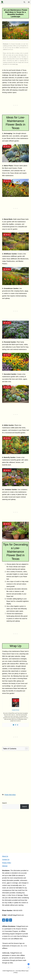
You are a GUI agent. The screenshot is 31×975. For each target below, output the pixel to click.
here (17, 64)
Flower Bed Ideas (10, 794)
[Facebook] (15, 725)
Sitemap (4, 866)
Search (4, 803)
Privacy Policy (6, 862)
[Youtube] (13, 725)
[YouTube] (3, 920)
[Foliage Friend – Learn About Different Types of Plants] (2, 2)
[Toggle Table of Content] (25, 748)
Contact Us (5, 859)
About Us (5, 856)
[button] (24, 2)
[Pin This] (7, 146)
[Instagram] (17, 725)
